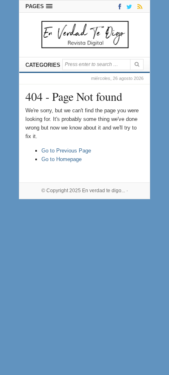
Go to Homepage (61, 159)
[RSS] (138, 6)
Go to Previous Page (66, 151)
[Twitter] (127, 6)
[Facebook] (118, 6)
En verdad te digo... (103, 190)
